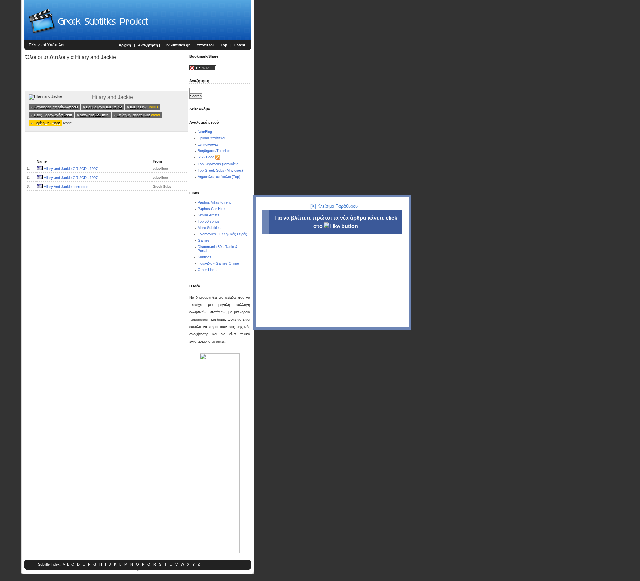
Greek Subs (162, 186)
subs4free (160, 168)
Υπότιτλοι (205, 45)
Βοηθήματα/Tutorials (214, 151)
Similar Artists (208, 215)
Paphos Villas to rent (214, 202)
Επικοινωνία (208, 144)
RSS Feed (206, 157)
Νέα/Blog (205, 132)
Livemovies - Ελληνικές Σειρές (222, 234)
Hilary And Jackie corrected (66, 187)
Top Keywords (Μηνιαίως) (219, 164)
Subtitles (204, 257)
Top (224, 45)
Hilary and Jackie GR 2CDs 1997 (71, 169)
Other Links (207, 270)
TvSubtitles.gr (177, 45)
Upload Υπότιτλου (212, 138)
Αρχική (125, 45)
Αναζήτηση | (149, 45)
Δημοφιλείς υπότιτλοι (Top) (219, 177)
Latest (239, 45)
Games (204, 240)
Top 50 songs (209, 221)
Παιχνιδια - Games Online (218, 263)
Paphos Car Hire (211, 209)
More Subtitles (209, 228)
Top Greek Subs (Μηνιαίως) (220, 170)
